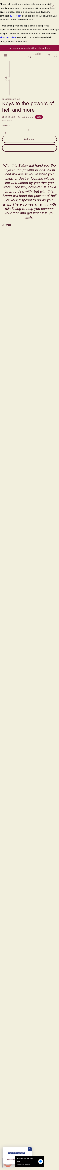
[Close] (53, 5)
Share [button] (8, 225)
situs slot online (8, 37)
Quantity (6, 126)
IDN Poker (15, 16)
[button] (5, 55)
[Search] (49, 55)
